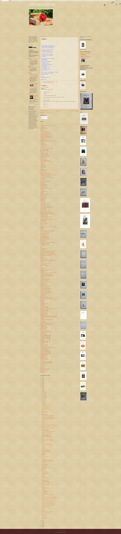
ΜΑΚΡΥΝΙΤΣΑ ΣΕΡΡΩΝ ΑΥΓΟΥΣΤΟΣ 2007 (47, 460)
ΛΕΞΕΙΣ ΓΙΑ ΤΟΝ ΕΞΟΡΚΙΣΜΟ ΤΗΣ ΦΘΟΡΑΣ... (46, 242)
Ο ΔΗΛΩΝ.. (41, 268)
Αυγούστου (43, 397)
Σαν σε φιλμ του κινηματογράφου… (47, 512)
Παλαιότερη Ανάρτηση (73, 110)
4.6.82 (42, 478)
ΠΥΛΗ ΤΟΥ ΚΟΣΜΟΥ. (43, 313)
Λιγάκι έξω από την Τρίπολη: (46, 472)
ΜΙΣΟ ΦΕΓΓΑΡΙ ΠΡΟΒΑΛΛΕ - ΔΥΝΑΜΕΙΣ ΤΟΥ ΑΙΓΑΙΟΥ (47, 260)
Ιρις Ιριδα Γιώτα (42, 221)
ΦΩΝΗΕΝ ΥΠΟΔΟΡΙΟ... (43, 358)
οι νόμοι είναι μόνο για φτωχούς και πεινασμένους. (49, 431)
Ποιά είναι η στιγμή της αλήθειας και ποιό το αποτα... (49, 503)
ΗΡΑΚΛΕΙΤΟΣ (83, 54)
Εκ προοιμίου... (42, 179)
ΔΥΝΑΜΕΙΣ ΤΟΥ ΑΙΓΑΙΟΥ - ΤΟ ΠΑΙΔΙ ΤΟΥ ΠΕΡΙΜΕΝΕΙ (47, 174)
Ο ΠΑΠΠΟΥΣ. (42, 271)
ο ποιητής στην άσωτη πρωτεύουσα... (45, 273)
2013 (42, 521)
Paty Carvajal (42, 372)
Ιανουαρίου (43, 518)
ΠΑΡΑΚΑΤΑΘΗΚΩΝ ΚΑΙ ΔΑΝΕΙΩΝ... (45, 291)
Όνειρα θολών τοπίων (43, 278)
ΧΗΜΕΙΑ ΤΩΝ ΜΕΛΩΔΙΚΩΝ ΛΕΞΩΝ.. (49, 82)
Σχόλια (42, 118)
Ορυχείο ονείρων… (43, 283)
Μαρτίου (43, 404)
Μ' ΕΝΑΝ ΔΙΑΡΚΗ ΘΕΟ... (43, 248)
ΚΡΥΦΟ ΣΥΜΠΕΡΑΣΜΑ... (43, 236)
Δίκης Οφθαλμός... (42, 171)
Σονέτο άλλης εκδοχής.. (45, 456)
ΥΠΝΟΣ (43, 469)
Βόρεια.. (43, 410)
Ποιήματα (41, 301)
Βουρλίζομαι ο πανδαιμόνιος (46, 426)
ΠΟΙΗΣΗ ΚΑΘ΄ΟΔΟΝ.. (43, 303)
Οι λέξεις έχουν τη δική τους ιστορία (34, 59)
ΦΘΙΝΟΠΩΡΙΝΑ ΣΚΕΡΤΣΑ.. (45, 430)
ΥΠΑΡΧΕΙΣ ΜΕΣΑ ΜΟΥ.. (45, 491)
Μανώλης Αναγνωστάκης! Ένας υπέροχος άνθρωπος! (47, 250)
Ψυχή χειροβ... (42, 364)
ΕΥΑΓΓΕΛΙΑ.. (42, 200)
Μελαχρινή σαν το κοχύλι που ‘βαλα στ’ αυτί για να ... (47, 254)
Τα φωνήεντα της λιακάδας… (46, 405)
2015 (42, 391)
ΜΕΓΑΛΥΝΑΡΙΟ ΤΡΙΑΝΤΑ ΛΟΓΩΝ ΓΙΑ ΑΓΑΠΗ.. (46, 253)
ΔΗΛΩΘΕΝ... (42, 166)
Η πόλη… (43, 442)
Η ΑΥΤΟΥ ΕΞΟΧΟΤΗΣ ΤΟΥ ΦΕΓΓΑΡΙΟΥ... (46, 207)
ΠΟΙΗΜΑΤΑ (42, 300)
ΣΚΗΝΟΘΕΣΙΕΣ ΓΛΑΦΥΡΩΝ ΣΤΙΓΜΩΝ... (45, 319)
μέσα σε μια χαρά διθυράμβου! (46, 482)
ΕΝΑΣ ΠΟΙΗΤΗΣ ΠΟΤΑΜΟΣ (44, 185)
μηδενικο (41, 256)
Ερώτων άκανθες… (43, 196)
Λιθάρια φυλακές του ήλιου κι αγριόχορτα (47, 440)
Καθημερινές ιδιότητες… (43, 223)
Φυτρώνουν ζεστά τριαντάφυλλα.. (46, 443)
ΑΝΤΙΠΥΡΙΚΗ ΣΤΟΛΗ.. (45, 480)
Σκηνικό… (43, 457)
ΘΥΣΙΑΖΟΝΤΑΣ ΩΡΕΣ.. (43, 215)
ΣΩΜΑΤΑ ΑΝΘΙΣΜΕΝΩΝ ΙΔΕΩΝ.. (44, 335)
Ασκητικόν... (42, 143)
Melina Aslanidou (42, 371)
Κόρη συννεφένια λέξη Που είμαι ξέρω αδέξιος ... (47, 231)
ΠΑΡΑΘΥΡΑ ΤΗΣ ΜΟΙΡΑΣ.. (44, 289)
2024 (42, 379)
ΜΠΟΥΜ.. (41, 261)
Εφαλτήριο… (42, 203)
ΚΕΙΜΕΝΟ (41, 227)
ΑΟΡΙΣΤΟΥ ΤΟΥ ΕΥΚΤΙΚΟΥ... (44, 137)
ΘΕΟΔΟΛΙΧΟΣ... (42, 209)
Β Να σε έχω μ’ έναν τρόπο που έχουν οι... (46, 148)
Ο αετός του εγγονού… (43, 267)
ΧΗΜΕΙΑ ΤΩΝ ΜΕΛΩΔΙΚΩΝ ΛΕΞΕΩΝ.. (45, 361)
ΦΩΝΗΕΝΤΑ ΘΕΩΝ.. (43, 359)
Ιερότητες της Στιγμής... (43, 218)
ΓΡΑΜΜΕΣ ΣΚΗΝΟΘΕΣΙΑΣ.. (44, 160)
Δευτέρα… (43, 508)
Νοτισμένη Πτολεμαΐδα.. (45, 406)
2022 (42, 382)
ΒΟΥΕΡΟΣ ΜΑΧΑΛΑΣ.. (43, 154)
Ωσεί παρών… (42, 366)
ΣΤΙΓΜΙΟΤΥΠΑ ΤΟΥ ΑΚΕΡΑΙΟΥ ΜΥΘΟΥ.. (46, 324)
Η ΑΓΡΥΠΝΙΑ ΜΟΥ (44, 461)
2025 (42, 378)
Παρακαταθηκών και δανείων (44, 290)
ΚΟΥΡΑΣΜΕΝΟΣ (44, 465)
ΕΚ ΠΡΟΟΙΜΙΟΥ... (42, 178)
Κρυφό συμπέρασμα (43, 235)
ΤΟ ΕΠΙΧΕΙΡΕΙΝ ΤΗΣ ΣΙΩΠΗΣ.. (44, 341)
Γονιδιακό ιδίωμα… (43, 159)
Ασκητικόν (41, 142)
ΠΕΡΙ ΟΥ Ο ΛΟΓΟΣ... (43, 296)
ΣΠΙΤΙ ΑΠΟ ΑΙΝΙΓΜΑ (45, 473)
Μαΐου (43, 401)
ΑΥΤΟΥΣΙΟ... (42, 147)
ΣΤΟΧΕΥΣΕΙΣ (42, 325)
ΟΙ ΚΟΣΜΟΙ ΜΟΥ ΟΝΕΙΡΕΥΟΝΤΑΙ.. (45, 276)
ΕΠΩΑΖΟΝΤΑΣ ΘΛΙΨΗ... (43, 194)
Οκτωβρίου (43, 395)
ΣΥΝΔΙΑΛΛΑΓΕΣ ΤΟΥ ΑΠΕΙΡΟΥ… (45, 331)
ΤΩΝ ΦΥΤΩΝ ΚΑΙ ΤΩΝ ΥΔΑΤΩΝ (44, 353)
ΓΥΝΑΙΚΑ (41, 162)
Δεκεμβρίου (43, 392)
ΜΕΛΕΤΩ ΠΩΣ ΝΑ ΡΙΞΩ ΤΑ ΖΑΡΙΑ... (45, 255)
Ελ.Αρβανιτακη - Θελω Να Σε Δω (44, 180)
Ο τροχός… (43, 421)
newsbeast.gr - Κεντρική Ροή (33, 83)
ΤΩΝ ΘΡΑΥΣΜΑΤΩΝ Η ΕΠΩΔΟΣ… (45, 352)
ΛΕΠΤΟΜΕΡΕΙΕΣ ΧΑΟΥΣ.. (44, 244)
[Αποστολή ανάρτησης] (56, 81)
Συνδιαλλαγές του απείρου (44, 330)
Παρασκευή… (44, 422)
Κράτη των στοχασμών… (43, 232)
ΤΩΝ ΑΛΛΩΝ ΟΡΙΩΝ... (43, 349)
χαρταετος (41, 360)
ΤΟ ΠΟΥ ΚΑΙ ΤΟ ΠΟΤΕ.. (43, 342)
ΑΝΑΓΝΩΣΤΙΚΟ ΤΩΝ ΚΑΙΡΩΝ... (44, 133)
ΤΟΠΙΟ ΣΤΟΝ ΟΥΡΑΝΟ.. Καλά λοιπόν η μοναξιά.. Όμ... (47, 347)
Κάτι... (41, 225)
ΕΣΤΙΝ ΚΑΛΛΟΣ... (42, 197)
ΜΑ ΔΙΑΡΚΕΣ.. (42, 249)
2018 (42, 387)
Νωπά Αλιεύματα (42, 264)
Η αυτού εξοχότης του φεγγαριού (44, 206)
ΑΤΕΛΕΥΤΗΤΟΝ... (42, 144)
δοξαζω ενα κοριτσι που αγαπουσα (45, 172)
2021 (42, 383)
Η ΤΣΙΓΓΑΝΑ (43, 474)
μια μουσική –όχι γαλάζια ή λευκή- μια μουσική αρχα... (49, 497)
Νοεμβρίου (43, 393)
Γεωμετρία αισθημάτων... (43, 155)
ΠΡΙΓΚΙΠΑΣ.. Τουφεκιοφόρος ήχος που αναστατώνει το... (48, 308)
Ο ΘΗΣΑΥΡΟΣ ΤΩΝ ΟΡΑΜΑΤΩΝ (44, 270)
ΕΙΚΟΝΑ (43, 495)
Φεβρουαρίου (44, 517)
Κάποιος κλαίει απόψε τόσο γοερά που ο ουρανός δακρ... (49, 417)
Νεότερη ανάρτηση (44, 110)
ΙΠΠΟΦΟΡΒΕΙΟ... (42, 220)
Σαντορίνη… (43, 507)
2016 (42, 390)
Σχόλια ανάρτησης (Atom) (47, 112)
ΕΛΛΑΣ (31, 72)
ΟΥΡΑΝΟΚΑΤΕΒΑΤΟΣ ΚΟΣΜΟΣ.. (44, 288)
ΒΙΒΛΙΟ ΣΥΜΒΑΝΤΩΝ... (43, 150)
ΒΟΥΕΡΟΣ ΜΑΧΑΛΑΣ (43, 153)
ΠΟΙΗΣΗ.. (41, 305)
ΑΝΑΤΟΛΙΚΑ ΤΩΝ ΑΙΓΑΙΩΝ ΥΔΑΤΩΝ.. (45, 136)
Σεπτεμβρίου (44, 396)
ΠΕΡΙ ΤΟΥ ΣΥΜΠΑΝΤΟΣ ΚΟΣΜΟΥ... (45, 297)
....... (40, 124)
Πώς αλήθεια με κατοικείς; (45, 409)
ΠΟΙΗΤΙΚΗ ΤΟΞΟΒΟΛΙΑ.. (43, 306)
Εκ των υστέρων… (44, 423)
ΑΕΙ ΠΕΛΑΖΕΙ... (42, 127)
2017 (42, 388)
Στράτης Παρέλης (42, 329)
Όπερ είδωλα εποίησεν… (43, 282)
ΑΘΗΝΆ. (43, 486)
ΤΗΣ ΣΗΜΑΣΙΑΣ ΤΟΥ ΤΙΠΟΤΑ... (44, 338)
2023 (42, 380)
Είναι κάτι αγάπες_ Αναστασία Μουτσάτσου (46, 177)
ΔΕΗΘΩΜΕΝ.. (42, 165)
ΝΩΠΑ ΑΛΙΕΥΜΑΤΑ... (43, 265)
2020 (42, 384)
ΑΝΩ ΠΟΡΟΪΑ (44, 452)
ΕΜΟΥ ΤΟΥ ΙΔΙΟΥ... (43, 182)
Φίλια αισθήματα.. (44, 459)
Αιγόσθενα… (43, 447)
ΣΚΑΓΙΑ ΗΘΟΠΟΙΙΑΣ (45, 464)
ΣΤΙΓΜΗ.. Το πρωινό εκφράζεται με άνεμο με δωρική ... (47, 323)
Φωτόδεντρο (31, 94)
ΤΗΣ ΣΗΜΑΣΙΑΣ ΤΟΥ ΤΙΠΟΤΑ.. (44, 337)
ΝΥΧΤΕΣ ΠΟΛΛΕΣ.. (44, 490)
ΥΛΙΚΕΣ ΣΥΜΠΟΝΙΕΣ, (45, 414)
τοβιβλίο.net (42, 343)
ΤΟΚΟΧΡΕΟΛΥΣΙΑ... (43, 346)
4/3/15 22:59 (45, 105)
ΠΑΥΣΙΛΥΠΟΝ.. (42, 294)
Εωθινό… (43, 413)
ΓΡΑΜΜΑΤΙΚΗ (44, 468)
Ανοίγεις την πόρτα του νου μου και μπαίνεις (48, 502)
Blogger (64, 532)
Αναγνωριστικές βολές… (43, 132)
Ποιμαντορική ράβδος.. (43, 307)
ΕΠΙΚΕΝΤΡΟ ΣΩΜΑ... (43, 191)
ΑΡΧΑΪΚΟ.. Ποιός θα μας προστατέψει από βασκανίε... (47, 141)
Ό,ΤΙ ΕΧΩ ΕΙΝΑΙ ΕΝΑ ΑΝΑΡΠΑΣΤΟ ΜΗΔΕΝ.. (48, 415)
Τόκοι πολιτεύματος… (43, 344)
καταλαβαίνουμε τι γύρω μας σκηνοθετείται (48, 427)
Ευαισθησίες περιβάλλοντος (44, 202)
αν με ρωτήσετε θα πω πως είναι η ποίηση (47, 494)
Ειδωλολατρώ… (44, 510)
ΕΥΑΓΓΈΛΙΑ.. (42, 201)
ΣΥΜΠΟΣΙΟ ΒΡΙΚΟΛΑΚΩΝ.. (45, 481)
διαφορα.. (41, 168)
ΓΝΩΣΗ (43, 438)
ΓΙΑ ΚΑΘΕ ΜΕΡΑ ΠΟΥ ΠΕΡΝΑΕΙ (44, 156)
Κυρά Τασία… (44, 448)
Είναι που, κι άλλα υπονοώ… (46, 514)
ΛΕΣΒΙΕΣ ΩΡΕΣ (44, 453)
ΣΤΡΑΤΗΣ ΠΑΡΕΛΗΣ (42, 4)
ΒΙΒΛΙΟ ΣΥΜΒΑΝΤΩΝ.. (43, 149)
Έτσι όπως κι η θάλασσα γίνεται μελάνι (47, 439)
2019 (42, 386)
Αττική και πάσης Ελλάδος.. (44, 145)
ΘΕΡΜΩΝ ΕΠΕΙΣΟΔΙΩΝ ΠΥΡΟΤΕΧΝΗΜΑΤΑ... (46, 213)
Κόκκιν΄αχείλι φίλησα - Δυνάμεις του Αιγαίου (46, 230)
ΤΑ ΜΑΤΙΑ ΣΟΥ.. (44, 493)
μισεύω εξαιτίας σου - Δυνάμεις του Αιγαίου (46, 259)
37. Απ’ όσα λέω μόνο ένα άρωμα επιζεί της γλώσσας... (47, 125)
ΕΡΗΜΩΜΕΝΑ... (42, 195)
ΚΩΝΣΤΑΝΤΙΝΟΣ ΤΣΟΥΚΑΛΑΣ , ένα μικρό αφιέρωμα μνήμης (36, 97)
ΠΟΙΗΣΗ (41, 302)
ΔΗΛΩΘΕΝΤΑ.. (42, 167)
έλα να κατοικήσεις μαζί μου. (46, 485)
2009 (42, 526)
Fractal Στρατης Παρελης (43, 370)
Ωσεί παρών (42, 365)
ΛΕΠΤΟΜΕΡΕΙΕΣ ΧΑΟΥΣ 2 (44, 243)
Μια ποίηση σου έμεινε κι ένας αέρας (47, 432)
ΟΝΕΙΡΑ (43, 476)
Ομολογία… (43, 455)
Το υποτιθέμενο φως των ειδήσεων (46, 499)
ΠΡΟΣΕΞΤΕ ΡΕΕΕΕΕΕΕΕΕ (43, 311)
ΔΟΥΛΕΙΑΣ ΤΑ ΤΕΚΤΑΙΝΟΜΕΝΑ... (45, 173)
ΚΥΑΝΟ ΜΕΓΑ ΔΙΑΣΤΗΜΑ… (44, 238)
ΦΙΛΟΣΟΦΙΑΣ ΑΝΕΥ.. (43, 355)
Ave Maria (41, 367)
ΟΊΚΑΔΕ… (41, 277)
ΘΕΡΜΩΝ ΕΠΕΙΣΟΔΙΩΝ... (43, 214)
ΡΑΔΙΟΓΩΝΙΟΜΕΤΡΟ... (43, 314)
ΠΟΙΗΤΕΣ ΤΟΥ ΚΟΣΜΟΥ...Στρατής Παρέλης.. (86, 57)
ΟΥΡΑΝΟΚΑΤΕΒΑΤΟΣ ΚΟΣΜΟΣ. (44, 285)
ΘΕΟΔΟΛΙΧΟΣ (42, 208)
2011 (42, 524)
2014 (42, 520)
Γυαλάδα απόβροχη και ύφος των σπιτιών (46, 161)
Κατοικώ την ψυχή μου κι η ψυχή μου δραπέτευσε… (47, 226)
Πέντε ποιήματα (42, 295)
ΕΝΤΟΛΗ (41, 189)
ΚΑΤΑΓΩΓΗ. (43, 489)
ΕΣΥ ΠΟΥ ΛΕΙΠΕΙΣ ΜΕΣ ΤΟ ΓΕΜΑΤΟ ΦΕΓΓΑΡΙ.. (48, 418)
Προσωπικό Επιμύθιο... (43, 312)
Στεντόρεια (42, 320)
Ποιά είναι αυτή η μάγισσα (45, 434)
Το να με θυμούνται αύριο (45, 506)
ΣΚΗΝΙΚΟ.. (41, 318)
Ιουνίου (43, 400)
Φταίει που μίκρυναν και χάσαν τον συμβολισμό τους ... (49, 498)
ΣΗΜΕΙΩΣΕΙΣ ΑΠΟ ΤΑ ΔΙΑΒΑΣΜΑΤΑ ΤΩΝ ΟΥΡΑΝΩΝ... (47, 317)
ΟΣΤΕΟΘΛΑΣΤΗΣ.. (43, 284)
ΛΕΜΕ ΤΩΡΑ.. (42, 241)
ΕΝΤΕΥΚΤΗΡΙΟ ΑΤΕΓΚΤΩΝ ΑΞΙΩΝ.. (45, 188)
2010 (42, 525)
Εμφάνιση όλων (37, 104)
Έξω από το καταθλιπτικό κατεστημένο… (47, 511)
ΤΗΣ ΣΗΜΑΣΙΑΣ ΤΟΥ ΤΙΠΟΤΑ (44, 336)
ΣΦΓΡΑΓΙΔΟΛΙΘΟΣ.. (43, 332)
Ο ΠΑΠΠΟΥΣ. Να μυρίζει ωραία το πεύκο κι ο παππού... (47, 272)
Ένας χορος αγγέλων (43, 186)
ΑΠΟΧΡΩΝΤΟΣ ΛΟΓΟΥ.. (43, 139)
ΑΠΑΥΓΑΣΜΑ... (42, 138)
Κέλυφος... (41, 229)
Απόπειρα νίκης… (44, 515)
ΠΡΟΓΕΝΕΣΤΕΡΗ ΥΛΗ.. (43, 309)
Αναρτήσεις (43, 116)
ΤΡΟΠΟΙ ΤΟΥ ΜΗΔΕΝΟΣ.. (43, 348)
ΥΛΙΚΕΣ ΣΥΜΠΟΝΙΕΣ (43, 354)
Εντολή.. (41, 190)
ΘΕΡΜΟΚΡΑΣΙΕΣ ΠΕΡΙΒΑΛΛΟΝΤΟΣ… (45, 212)
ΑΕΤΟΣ (41, 130)
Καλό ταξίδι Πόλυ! (42, 224)
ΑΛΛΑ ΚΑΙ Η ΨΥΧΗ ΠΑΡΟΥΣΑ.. (44, 131)
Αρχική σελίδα (58, 110)
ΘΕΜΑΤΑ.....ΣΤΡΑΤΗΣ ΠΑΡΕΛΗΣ (86, 53)
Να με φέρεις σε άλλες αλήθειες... (45, 262)
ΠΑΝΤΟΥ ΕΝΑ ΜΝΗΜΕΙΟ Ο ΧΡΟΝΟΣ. (47, 436)
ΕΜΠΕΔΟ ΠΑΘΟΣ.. (42, 184)
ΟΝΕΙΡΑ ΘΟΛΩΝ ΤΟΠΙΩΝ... (44, 279)
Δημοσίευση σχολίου (45, 106)
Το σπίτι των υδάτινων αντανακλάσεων (47, 444)
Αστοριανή (45, 87)
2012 (42, 522)
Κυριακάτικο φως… (44, 470)
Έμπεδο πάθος (42, 183)
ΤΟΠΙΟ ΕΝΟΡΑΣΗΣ (44, 477)
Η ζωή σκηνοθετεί (44, 419)
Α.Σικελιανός (42, 126)
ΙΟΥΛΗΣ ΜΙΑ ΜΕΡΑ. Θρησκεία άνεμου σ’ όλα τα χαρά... (47, 219)
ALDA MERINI (87, 58)
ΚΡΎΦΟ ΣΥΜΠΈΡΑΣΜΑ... (43, 237)
